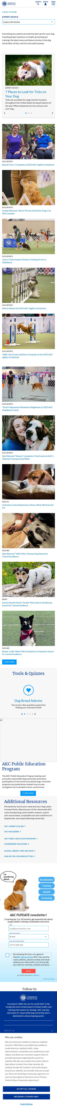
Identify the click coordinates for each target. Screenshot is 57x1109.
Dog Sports (7, 161)
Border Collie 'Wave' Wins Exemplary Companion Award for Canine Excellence (28, 652)
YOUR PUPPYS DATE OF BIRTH (16, 941)
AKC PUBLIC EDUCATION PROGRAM (20, 839)
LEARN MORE (28, 793)
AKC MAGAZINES (11, 832)
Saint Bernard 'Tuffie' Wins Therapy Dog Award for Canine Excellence (25, 555)
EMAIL (10, 924)
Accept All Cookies (26, 1089)
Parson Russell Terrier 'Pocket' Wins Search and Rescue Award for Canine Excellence (27, 604)
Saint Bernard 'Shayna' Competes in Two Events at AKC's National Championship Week (28, 457)
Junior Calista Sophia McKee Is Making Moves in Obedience (24, 261)
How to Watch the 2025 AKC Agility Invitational (24, 308)
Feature (5, 550)
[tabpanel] (28, 82)
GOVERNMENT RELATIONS (15, 844)
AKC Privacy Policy (49, 979)
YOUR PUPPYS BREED (14, 933)
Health (5, 502)
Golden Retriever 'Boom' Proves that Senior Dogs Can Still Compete (26, 212)
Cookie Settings (26, 1104)
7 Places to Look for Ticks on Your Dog (25, 94)
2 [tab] (28, 113)
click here (36, 975)
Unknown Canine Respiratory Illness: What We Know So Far (28, 506)
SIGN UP (28, 971)
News (4, 599)
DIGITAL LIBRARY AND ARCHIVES (19, 851)
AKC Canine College (14, 826)
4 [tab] (32, 714)
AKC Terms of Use (24, 957)
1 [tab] (26, 113)
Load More (9, 662)
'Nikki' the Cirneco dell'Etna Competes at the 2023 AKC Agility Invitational (27, 355)
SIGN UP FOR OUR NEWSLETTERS (18, 856)
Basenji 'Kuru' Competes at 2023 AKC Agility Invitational (28, 164)
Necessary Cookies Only (26, 1097)
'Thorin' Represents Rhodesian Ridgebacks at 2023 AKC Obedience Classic (27, 408)
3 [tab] (31, 113)
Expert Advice (11, 88)
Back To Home (10, 12)
